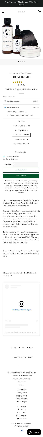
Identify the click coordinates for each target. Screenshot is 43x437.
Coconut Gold (21, 139)
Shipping (18, 89)
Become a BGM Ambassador (21, 376)
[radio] (5, 101)
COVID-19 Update (21, 402)
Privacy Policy (21, 393)
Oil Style (21, 121)
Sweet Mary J (21, 130)
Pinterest (22, 413)
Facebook (22, 406)
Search (21, 385)
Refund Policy (21, 390)
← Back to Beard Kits (21, 357)
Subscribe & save (13, 107)
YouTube (22, 419)
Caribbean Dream (21, 135)
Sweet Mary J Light (21, 126)
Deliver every (12, 112)
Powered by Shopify (21, 426)
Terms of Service (22, 399)
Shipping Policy (21, 396)
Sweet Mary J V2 (21, 144)
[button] (17, 82)
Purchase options (9, 97)
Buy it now (21, 176)
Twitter (23, 410)
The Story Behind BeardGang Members (21, 373)
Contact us (21, 382)
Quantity (8, 164)
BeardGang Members (24, 423)
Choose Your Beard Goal (21, 379)
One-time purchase (13, 101)
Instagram (23, 416)
